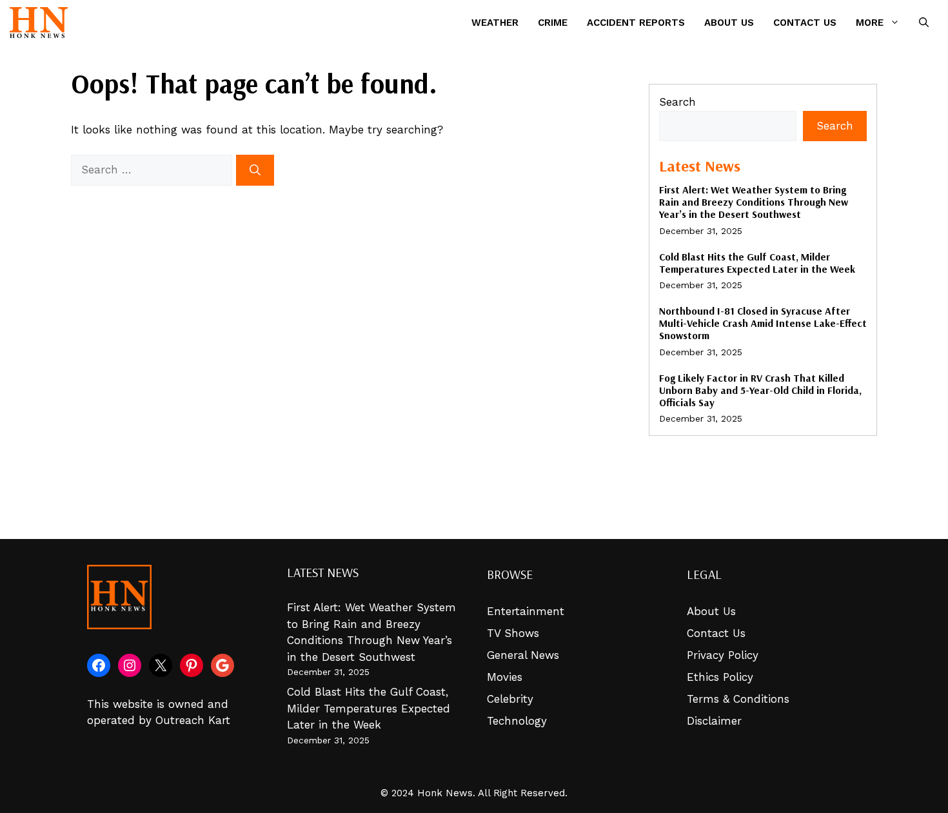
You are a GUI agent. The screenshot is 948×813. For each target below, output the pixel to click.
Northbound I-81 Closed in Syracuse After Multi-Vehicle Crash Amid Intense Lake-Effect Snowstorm (763, 323)
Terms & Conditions (738, 698)
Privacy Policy (722, 655)
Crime (553, 22)
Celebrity (510, 698)
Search (677, 101)
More (870, 22)
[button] (923, 22)
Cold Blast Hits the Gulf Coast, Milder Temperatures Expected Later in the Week (757, 262)
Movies (504, 677)
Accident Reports (636, 22)
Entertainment (525, 611)
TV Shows (513, 633)
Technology (517, 720)
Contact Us (804, 22)
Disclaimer (714, 720)
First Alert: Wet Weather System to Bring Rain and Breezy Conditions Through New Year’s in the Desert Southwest (753, 201)
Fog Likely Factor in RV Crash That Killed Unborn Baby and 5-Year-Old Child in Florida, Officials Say (760, 390)
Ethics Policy (720, 677)
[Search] (255, 170)
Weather (494, 22)
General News (523, 655)
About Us (729, 22)
